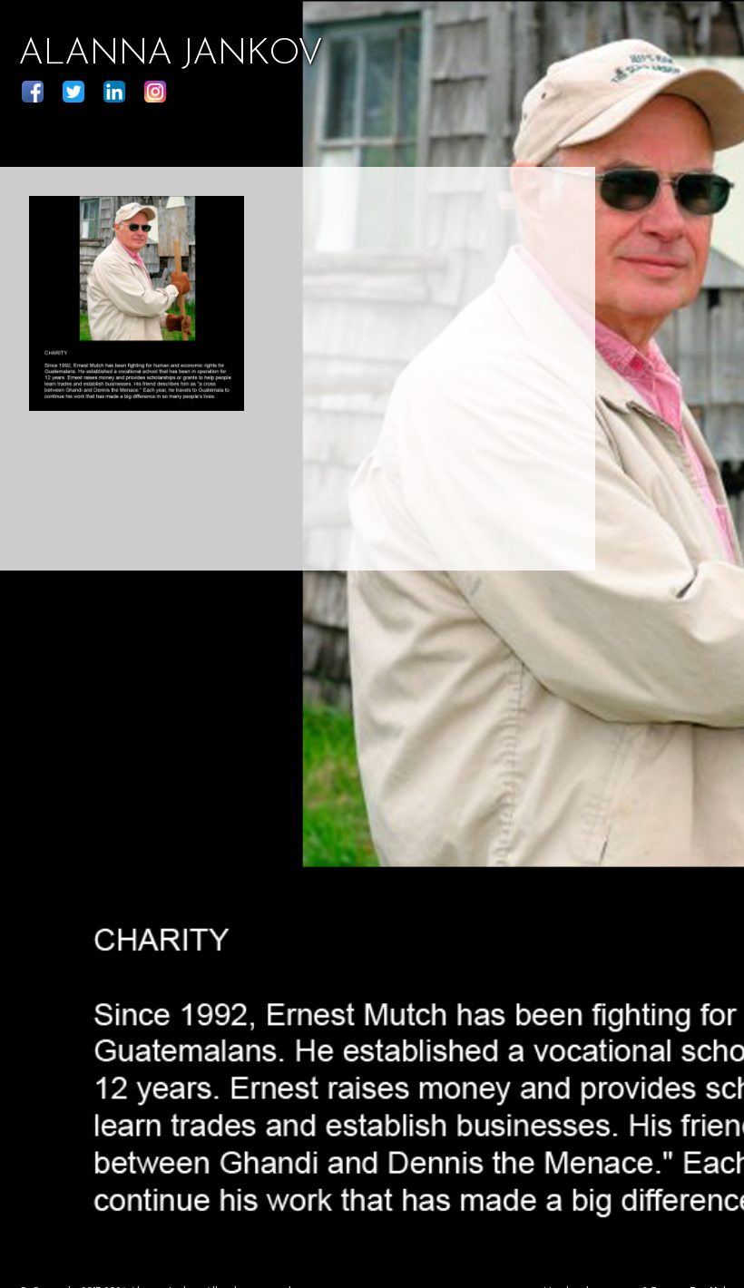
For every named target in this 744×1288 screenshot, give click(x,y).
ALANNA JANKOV (170, 54)
